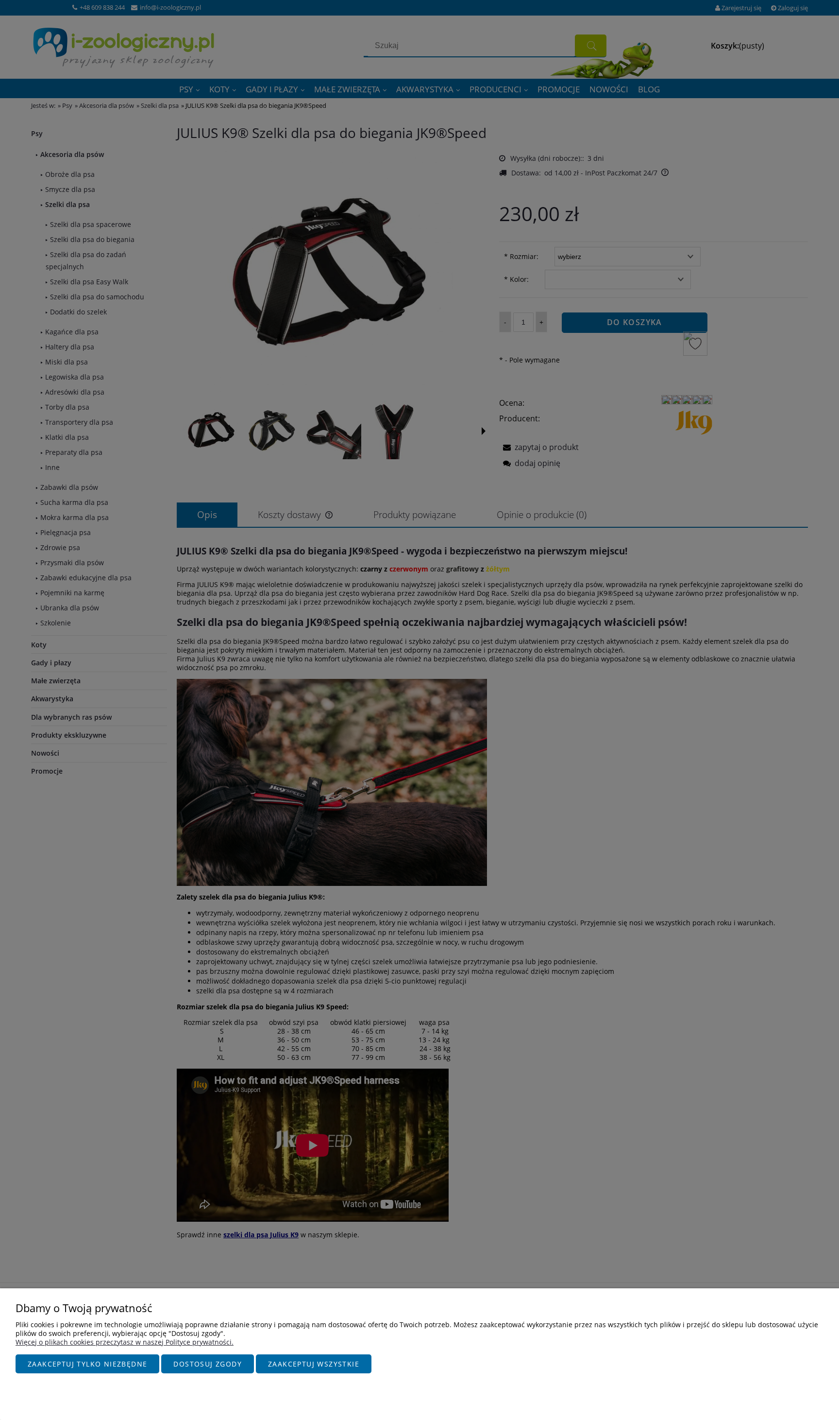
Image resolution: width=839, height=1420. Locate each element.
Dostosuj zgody (207, 1363)
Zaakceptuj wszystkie (313, 1363)
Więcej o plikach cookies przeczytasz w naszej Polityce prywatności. (125, 1342)
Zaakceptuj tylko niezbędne (87, 1363)
